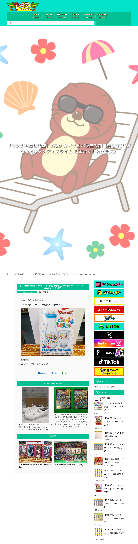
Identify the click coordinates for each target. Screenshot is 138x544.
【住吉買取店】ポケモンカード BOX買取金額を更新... (114, 518)
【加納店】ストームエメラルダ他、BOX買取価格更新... (113, 488)
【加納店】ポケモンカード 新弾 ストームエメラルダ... (114, 421)
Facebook (44, 373)
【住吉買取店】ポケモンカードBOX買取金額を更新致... (113, 474)
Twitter (56, 373)
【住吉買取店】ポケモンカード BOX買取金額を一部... (114, 447)
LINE (66, 373)
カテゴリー (98, 387)
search (114, 23)
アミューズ (33, 292)
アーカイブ (98, 398)
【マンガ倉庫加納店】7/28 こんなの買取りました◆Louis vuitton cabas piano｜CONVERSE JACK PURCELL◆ (35, 427)
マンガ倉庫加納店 (23, 292)
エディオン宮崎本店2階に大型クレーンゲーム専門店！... (114, 406)
